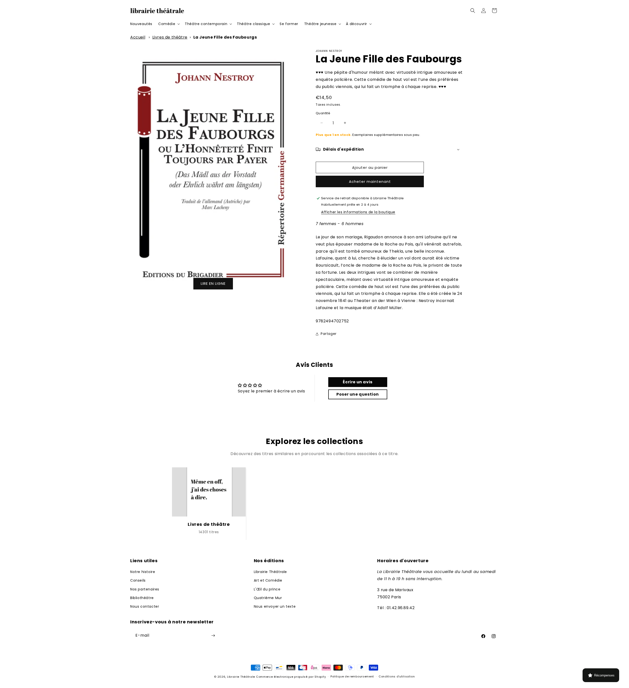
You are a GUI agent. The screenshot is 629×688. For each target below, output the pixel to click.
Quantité (323, 113)
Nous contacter (144, 606)
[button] (168, 24)
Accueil (137, 37)
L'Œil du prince (267, 589)
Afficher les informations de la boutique (358, 212)
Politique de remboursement (352, 677)
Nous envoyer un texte (275, 606)
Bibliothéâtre (142, 597)
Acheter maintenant (370, 181)
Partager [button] (329, 333)
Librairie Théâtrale (270, 571)
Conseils (138, 580)
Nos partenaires (144, 589)
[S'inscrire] (213, 635)
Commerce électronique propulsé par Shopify (291, 677)
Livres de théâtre (169, 37)
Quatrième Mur (268, 597)
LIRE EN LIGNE (213, 283)
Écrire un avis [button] (357, 382)
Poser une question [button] (357, 394)
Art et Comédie (268, 580)
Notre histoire (142, 571)
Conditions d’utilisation (397, 677)
